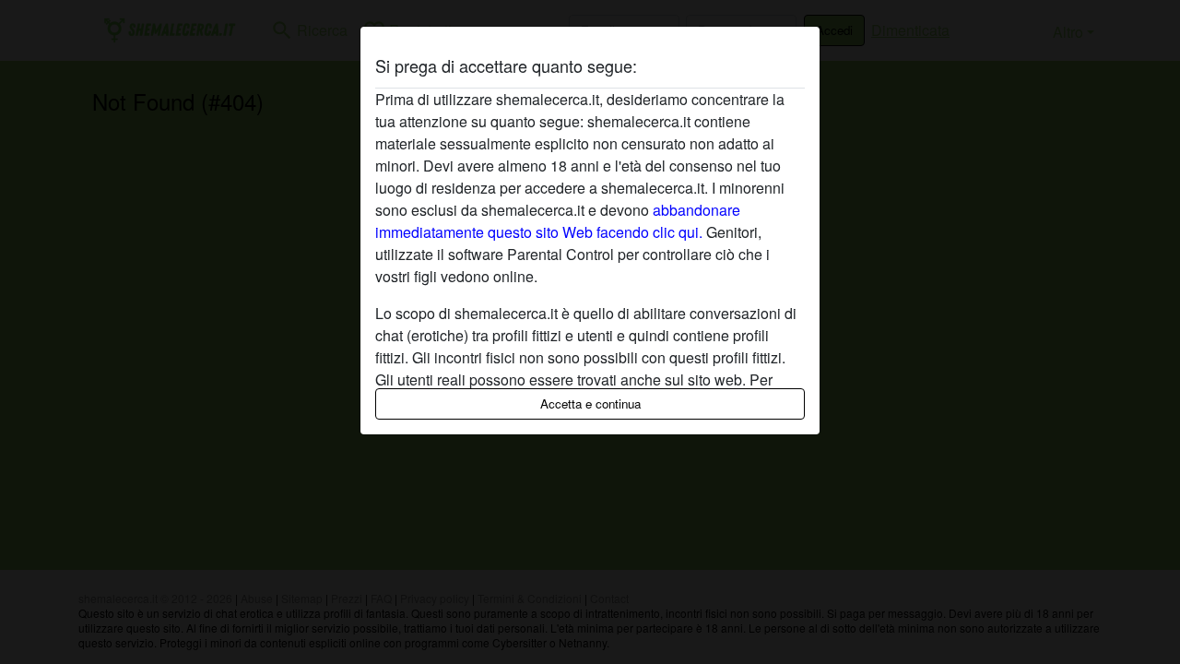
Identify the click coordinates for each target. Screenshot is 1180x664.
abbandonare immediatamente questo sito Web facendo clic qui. (557, 221)
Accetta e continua (590, 403)
